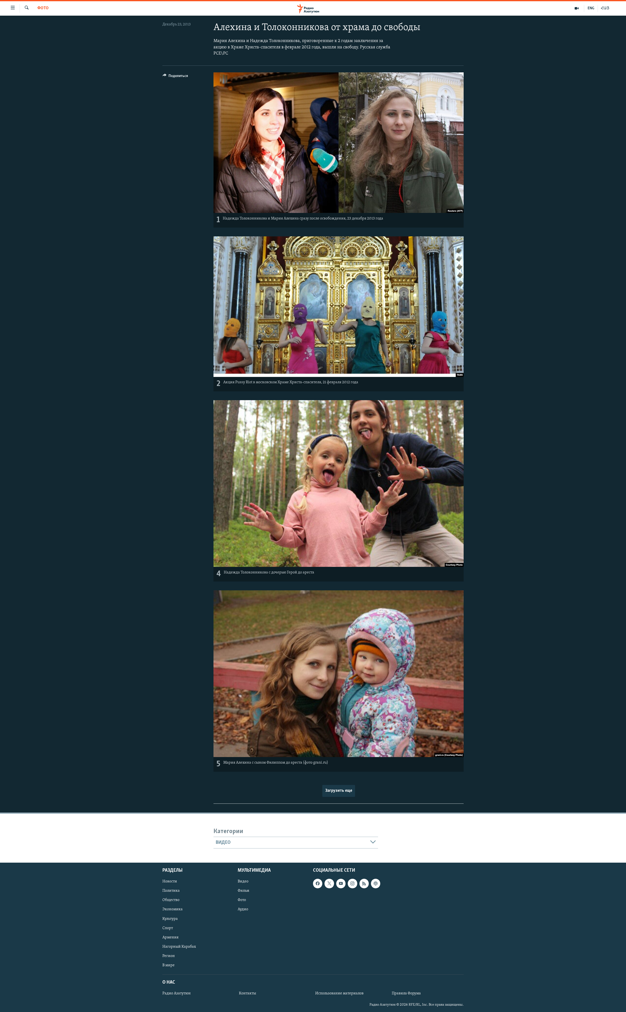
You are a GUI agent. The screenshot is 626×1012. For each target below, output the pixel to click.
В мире (168, 965)
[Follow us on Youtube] (341, 883)
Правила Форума (406, 994)
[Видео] (576, 8)
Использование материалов (339, 994)
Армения (170, 937)
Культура (170, 919)
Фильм (243, 891)
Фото (43, 8)
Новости (169, 882)
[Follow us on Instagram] (352, 883)
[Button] (175, 77)
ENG (591, 8)
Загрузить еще (338, 791)
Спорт (167, 928)
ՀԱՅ (605, 8)
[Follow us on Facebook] (317, 883)
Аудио (243, 910)
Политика (171, 891)
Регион (168, 956)
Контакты (247, 994)
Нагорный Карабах (179, 947)
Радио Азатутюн (176, 994)
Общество (170, 900)
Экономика (172, 910)
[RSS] (364, 883)
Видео (243, 882)
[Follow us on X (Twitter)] (329, 883)
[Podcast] (375, 883)
